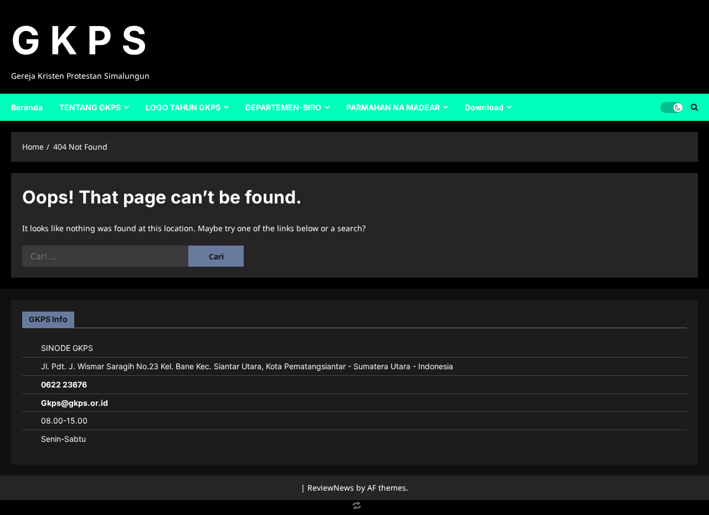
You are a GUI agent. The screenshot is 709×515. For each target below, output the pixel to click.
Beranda (27, 107)
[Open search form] (694, 107)
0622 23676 (64, 384)
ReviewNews (330, 487)
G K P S (79, 40)
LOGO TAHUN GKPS (183, 107)
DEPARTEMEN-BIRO (283, 107)
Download (484, 107)
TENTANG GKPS (90, 107)
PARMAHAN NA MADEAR (393, 107)
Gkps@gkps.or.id (74, 402)
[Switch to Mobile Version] (354, 508)
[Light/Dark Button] (671, 107)
